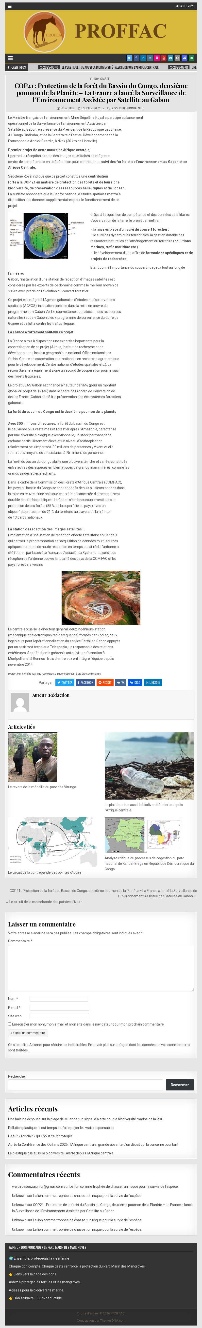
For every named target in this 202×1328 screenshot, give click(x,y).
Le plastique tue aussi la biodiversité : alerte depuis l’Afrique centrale (61, 1153)
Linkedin (155, 682)
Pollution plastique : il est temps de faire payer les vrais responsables (61, 1128)
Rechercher (17, 1076)
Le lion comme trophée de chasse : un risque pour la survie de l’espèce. (124, 1186)
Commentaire (20, 941)
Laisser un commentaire (127, 108)
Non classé (101, 79)
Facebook (87, 682)
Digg (137, 682)
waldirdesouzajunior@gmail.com (37, 1186)
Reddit (107, 682)
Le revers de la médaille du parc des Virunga (42, 787)
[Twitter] (129, 58)
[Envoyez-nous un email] (171, 58)
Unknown (19, 1196)
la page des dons (43, 1274)
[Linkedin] (143, 58)
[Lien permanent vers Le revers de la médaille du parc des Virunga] (52, 757)
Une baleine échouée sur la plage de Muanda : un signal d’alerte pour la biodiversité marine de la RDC (85, 1119)
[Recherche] (178, 58)
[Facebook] (136, 58)
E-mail (14, 1008)
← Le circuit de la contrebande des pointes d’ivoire (44, 902)
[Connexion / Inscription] (191, 58)
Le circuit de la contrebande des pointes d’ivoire (44, 872)
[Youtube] (164, 58)
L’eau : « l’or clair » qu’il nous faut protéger (40, 1136)
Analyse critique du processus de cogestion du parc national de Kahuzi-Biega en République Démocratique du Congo (149, 863)
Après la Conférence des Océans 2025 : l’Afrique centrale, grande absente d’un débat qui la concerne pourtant (93, 1145)
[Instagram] (150, 58)
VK (122, 682)
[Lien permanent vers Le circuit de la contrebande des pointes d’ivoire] (52, 842)
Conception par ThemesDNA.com (101, 1320)
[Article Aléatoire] (184, 58)
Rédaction (67, 108)
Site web (15, 1016)
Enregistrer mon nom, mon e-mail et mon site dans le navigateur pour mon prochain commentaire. (88, 1024)
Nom (13, 999)
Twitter (66, 682)
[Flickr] (157, 58)
